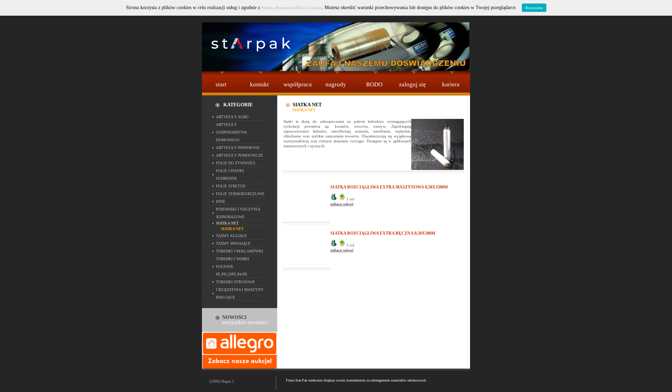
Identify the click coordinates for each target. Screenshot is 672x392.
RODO (374, 84)
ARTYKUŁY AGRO (232, 117)
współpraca (298, 84)
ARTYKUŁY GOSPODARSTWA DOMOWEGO (231, 132)
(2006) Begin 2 (221, 381)
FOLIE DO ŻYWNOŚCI (235, 163)
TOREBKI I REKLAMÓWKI (239, 251)
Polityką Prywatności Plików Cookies (291, 8)
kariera (451, 84)
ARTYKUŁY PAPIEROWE (238, 147)
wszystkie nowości (245, 322)
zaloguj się (412, 84)
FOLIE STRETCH (230, 186)
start (221, 84)
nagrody (336, 84)
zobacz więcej (342, 204)
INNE (220, 201)
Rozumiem (534, 8)
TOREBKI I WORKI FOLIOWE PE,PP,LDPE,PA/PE (232, 266)
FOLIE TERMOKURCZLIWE (240, 194)
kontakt (259, 84)
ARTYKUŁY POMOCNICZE (239, 155)
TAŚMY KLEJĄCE (231, 236)
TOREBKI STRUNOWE (235, 282)
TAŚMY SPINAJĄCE (233, 243)
